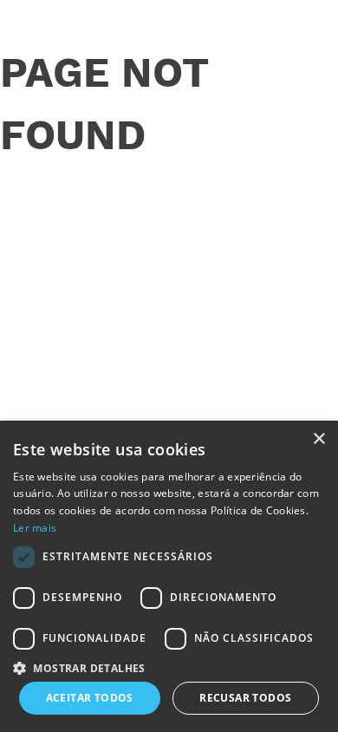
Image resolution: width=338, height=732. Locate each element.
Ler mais (34, 527)
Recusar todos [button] (245, 697)
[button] (169, 667)
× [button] (318, 439)
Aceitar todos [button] (89, 697)
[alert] (169, 576)
